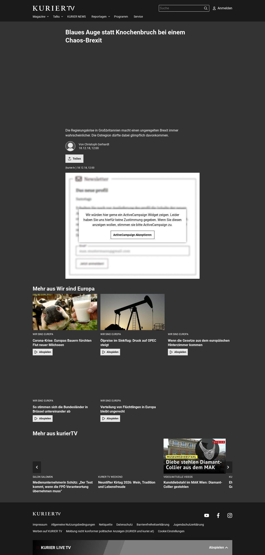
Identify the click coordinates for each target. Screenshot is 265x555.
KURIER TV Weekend (110, 476)
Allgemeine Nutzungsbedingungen (73, 524)
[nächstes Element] (228, 467)
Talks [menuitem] (56, 16)
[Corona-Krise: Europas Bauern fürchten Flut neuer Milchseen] (65, 312)
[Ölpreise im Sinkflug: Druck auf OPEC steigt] (132, 312)
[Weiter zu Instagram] (229, 515)
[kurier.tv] (47, 513)
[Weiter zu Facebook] (218, 515)
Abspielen (45, 352)
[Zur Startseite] (54, 8)
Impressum (40, 524)
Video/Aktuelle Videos (178, 476)
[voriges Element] (37, 467)
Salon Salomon (43, 476)
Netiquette (105, 524)
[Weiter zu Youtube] (206, 515)
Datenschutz (124, 524)
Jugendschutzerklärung (188, 524)
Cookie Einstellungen (171, 531)
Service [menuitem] (138, 16)
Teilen (77, 158)
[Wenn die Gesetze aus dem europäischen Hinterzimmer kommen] (200, 312)
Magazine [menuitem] (39, 16)
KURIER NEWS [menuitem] (76, 16)
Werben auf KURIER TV (47, 531)
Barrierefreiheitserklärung (153, 524)
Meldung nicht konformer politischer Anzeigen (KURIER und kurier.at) (110, 531)
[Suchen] (205, 8)
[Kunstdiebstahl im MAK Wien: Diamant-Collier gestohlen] (195, 456)
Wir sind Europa (43, 334)
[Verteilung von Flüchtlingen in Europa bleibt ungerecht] (132, 378)
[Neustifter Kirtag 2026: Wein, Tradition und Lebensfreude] (129, 456)
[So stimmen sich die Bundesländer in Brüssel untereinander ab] (65, 378)
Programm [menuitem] (121, 16)
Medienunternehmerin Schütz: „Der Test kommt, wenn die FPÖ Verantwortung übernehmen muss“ (63, 486)
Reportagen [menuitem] (99, 16)
